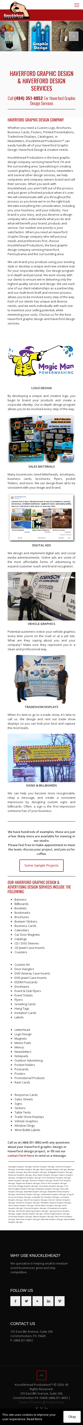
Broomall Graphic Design (20, 1175)
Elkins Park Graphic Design (54, 1183)
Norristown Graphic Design (21, 1205)
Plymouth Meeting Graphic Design (32, 1211)
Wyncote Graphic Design (52, 1219)
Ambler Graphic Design (44, 1166)
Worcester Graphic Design (28, 1219)
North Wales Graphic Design (48, 1205)
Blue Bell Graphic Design (35, 1172)
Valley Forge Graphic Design (57, 1213)
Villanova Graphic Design (20, 1216)
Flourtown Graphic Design (51, 1186)
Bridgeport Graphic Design (60, 1172)
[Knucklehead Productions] (16, 10)
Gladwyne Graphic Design (47, 1188)
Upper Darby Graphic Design (29, 1213)
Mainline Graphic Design (35, 1199)
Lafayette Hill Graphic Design (45, 1197)
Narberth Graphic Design (28, 1202)
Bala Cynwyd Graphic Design (53, 1169)
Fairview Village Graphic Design (23, 1186)
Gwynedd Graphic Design (35, 1191)
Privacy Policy (54, 1402)
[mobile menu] (77, 5)
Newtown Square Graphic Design (56, 1202)
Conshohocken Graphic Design (56, 1177)
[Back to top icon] (41, 1375)
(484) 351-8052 (23, 1340)
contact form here (21, 1155)
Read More (34, 1419)
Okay (72, 1416)
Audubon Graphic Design (27, 1169)
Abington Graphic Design (20, 1166)
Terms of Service (30, 1402)
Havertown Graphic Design (53, 1194)
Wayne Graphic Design (43, 1216)
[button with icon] (15, 1301)
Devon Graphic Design (18, 1180)
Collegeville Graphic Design (28, 1177)
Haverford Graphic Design (28, 1194)
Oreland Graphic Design (35, 1208)
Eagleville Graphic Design (28, 1183)
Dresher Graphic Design (41, 1180)
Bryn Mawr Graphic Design (45, 1175)
